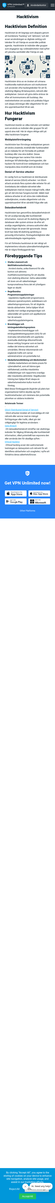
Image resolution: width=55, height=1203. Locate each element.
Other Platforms (27, 510)
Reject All (14, 1189)
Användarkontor (38, 5)
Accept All (27, 1196)
